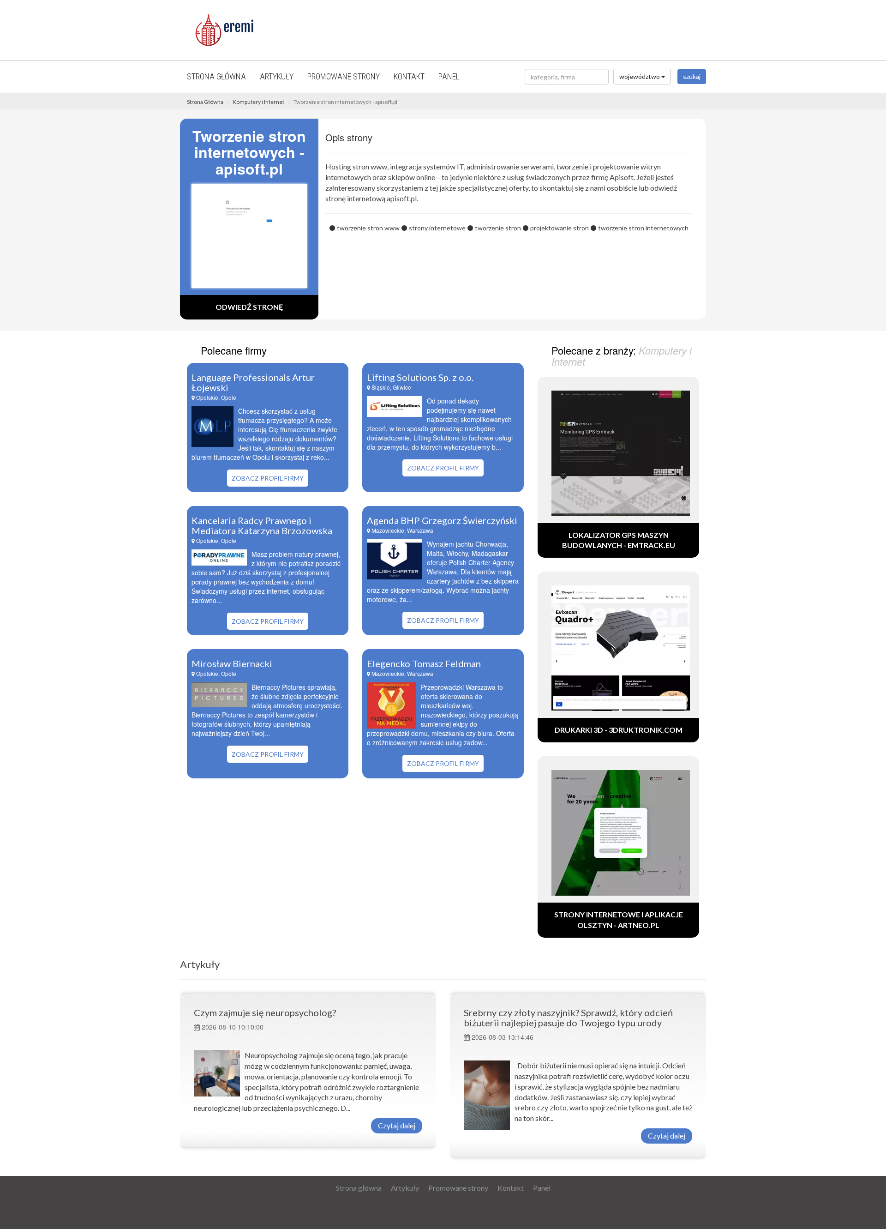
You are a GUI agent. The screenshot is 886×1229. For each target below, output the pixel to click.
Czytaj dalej (396, 1125)
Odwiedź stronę (249, 306)
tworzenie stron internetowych (643, 228)
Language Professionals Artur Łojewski (253, 382)
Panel (449, 76)
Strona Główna (205, 101)
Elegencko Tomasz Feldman (424, 663)
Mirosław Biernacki (232, 663)
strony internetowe (437, 228)
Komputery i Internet (258, 101)
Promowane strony (343, 76)
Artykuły (276, 76)
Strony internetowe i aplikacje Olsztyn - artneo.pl (618, 919)
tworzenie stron (498, 228)
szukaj (691, 76)
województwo (640, 76)
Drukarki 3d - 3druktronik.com (618, 729)
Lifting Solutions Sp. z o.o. (420, 377)
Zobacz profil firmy (268, 478)
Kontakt (409, 76)
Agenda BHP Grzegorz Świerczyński (442, 520)
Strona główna (216, 76)
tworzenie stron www (368, 228)
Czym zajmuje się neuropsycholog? (265, 1012)
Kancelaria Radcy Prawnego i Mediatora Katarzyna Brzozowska (262, 525)
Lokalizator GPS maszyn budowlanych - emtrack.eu (618, 540)
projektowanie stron (559, 228)
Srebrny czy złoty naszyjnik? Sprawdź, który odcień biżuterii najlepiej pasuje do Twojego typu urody (568, 1017)
